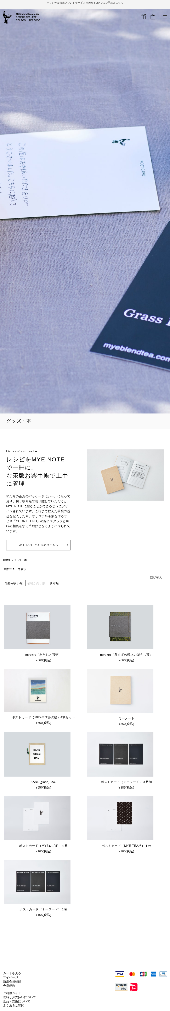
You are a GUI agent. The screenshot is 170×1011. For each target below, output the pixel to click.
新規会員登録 (12, 981)
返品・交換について (16, 1001)
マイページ (10, 977)
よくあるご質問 (13, 1005)
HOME (7, 560)
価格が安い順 (14, 583)
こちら (119, 2)
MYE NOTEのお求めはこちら (38, 544)
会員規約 (9, 985)
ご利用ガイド (12, 993)
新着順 (54, 583)
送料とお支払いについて (19, 997)
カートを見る (12, 973)
